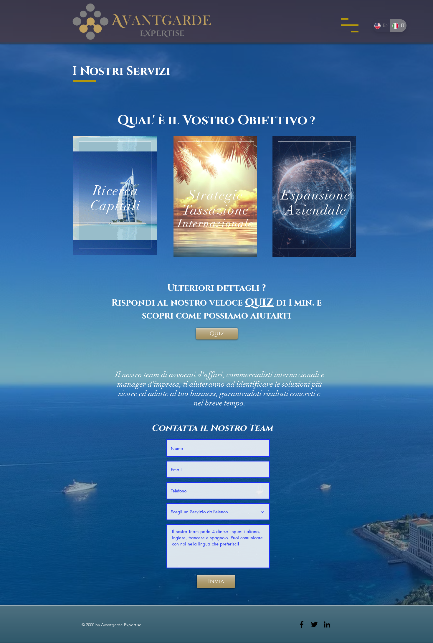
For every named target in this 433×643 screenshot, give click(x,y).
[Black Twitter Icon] (314, 624)
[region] (115, 195)
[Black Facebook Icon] (301, 624)
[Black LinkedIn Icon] (327, 624)
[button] (349, 25)
